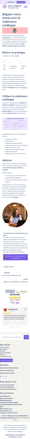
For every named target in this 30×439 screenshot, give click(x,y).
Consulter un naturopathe (7, 387)
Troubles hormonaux (5, 356)
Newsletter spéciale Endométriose (9, 368)
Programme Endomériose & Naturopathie (11, 404)
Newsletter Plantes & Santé (7, 373)
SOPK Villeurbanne (23, 415)
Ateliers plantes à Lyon (6, 408)
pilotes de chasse (6, 111)
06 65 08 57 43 (11, 2)
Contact (19, 437)
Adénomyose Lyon (12, 415)
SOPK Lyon (4, 415)
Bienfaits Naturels (10, 291)
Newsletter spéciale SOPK (7, 370)
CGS (16, 434)
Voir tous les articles (6, 360)
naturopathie (5, 37)
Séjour (1, 406)
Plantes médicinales (5, 352)
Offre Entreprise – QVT (6, 410)
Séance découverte (5, 396)
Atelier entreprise (12, 412)
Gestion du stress (8, 267)
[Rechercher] (26, 337)
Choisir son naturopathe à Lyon (8, 389)
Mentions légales (9, 434)
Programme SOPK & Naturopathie (9, 402)
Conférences (3, 412)
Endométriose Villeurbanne (7, 417)
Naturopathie (3, 349)
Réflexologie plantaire (6, 400)
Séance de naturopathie (6, 398)
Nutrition (2, 351)
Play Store (24, 87)
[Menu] (25, 6)
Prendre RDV (21, 2)
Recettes (2, 354)
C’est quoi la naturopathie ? (7, 385)
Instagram (16, 197)
